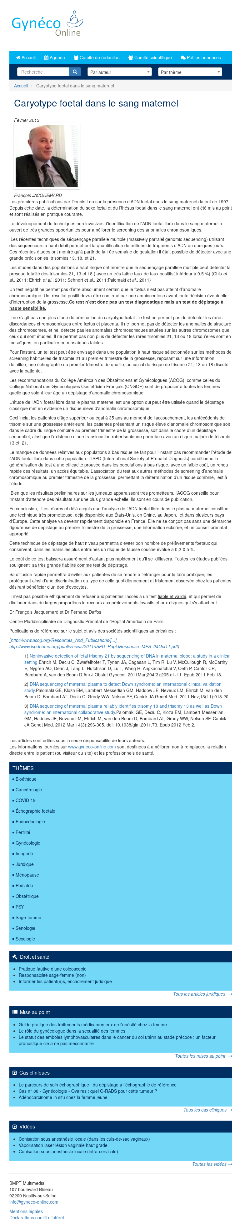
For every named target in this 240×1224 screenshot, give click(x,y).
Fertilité (23, 832)
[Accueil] (48, 26)
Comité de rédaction (99, 57)
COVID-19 (26, 800)
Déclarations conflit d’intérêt (36, 1217)
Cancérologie (29, 789)
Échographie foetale (35, 811)
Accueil (28, 57)
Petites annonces (203, 57)
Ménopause (27, 875)
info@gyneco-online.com (33, 1202)
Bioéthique (26, 779)
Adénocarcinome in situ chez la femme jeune (63, 1097)
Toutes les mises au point (201, 1056)
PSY (20, 907)
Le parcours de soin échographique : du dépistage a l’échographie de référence (98, 1084)
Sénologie (25, 928)
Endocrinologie (30, 821)
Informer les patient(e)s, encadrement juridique (65, 981)
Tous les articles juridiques (200, 994)
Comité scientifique (152, 57)
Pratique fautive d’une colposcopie (53, 969)
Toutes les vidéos (210, 1164)
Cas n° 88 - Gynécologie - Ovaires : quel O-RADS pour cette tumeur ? (88, 1091)
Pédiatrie (24, 885)
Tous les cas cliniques (205, 1110)
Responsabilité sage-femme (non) (52, 975)
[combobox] (120, 71)
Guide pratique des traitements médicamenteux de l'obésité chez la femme (93, 1024)
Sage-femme (28, 917)
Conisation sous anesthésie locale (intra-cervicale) (68, 1151)
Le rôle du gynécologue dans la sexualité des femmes (72, 1031)
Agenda (56, 57)
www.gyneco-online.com (92, 746)
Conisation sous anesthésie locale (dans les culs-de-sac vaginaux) (84, 1139)
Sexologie (25, 938)
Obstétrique (27, 896)
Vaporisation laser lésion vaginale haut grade (63, 1145)
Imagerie (24, 853)
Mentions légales (26, 1211)
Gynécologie (28, 843)
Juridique (25, 864)
